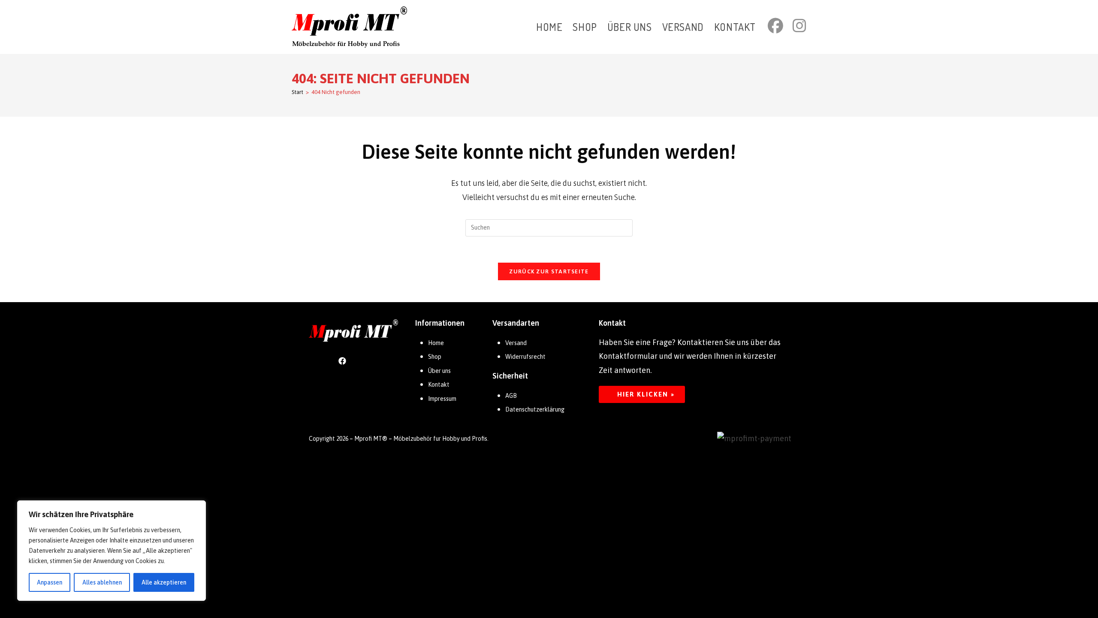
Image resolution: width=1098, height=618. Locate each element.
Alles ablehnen (102, 582)
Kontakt (438, 384)
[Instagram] (364, 360)
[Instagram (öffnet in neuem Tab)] (799, 25)
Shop (434, 356)
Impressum (442, 398)
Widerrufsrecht (525, 356)
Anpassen (49, 582)
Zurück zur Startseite (548, 271)
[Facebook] (342, 360)
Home (436, 342)
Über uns (439, 370)
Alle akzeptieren (164, 582)
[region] (111, 550)
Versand (516, 342)
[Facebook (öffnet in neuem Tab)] (775, 25)
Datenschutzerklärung (534, 409)
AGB (511, 395)
